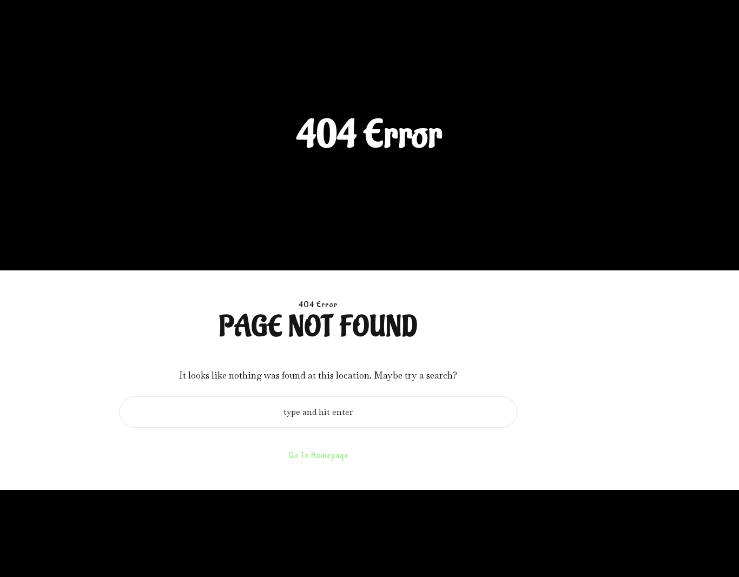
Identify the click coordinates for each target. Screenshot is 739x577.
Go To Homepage (318, 455)
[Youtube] (666, 551)
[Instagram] (633, 551)
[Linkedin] (649, 551)
